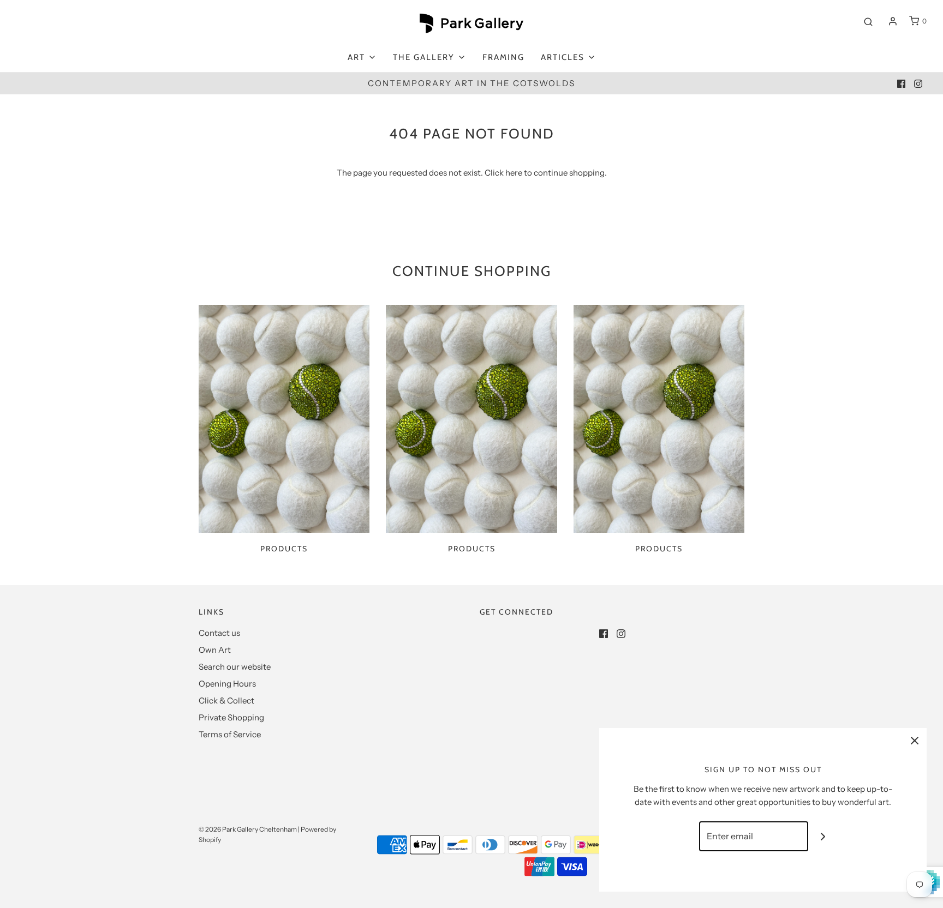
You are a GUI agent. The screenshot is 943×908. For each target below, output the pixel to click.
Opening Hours (227, 683)
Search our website (235, 667)
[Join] (823, 836)
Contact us (219, 633)
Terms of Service (230, 734)
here (513, 172)
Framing (503, 57)
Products (284, 549)
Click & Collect (226, 700)
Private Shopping (231, 717)
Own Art (215, 650)
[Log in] (892, 21)
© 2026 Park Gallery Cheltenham (248, 829)
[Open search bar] (868, 21)
